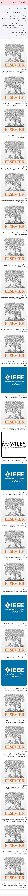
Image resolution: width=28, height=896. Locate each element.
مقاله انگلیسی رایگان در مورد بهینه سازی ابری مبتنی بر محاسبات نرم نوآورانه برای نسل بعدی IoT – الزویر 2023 (15, 558)
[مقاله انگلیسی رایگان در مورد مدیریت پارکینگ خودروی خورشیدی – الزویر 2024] (14, 249)
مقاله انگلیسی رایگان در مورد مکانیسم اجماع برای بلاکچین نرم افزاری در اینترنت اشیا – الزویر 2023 (15, 429)
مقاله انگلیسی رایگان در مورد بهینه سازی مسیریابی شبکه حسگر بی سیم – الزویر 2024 (15, 233)
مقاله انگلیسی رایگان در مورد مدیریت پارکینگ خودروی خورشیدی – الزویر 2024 (15, 266)
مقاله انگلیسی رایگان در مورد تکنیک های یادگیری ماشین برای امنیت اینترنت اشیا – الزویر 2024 (14, 298)
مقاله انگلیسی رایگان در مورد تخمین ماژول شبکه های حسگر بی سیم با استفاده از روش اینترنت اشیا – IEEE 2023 (14, 689)
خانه (24, 8)
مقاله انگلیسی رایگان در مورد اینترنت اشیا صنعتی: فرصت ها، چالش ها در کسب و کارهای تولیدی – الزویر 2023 (14, 657)
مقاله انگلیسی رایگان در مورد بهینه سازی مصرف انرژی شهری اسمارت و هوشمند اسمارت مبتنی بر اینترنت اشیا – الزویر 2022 (14, 721)
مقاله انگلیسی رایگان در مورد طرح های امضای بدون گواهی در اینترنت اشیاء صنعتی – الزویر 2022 (14, 852)
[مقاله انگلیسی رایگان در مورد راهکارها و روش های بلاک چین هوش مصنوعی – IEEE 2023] (14, 608)
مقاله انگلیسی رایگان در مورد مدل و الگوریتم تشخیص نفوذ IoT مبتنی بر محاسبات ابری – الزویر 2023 (14, 526)
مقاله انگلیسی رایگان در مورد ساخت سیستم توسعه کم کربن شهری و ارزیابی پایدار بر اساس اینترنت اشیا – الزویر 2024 (14, 169)
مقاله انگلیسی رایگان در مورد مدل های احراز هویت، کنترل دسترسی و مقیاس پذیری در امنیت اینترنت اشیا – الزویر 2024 (14, 72)
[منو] (1, 3)
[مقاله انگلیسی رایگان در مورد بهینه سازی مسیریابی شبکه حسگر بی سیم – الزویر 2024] (14, 217)
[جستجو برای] (26, 3)
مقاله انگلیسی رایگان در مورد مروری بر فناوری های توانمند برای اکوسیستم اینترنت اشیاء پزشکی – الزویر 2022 (15, 788)
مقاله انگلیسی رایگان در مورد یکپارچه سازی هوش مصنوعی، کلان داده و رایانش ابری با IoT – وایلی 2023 (14, 461)
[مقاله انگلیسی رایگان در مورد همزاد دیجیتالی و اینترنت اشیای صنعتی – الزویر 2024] (14, 184)
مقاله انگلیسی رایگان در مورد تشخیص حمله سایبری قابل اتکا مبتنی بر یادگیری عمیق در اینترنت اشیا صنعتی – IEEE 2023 (14, 493)
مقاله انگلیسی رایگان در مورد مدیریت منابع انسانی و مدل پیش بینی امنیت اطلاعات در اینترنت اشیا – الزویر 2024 (15, 104)
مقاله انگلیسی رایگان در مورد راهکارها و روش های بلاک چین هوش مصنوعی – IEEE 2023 (14, 624)
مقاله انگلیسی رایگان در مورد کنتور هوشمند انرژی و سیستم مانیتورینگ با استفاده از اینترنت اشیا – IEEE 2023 (14, 396)
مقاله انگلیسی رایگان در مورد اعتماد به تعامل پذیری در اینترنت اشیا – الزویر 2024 (15, 136)
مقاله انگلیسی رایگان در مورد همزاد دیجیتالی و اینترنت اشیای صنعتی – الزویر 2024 (14, 201)
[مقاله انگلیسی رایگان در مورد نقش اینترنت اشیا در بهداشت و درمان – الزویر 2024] (14, 314)
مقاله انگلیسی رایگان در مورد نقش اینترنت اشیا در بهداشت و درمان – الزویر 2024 (14, 330)
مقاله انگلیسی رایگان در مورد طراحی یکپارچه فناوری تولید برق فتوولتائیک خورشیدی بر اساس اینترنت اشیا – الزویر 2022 (14, 820)
